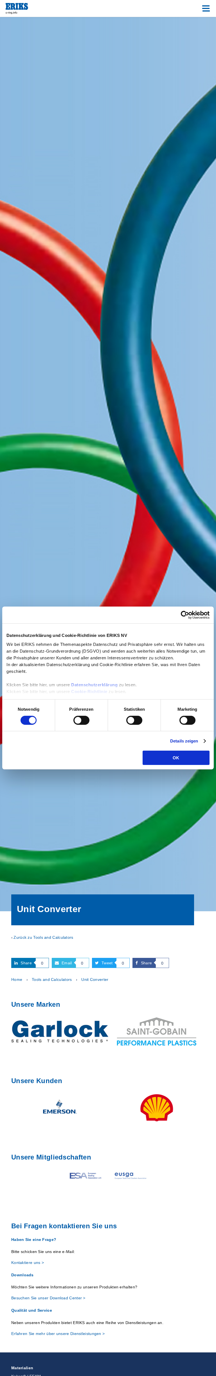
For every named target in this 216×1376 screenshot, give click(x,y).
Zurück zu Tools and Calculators (43, 937)
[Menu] (205, 8)
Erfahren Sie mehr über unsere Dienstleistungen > (58, 1333)
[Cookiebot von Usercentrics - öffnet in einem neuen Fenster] (185, 615)
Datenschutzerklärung (94, 684)
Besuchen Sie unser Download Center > (48, 1298)
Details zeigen (184, 741)
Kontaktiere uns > (27, 1262)
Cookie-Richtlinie (89, 691)
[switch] (81, 720)
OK (176, 757)
